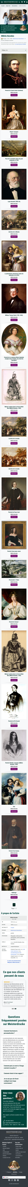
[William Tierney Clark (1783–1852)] (14, 298)
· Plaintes (4, 1155)
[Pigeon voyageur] (14, 114)
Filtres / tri (4, 50)
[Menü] (1, 2)
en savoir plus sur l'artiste (20, 44)
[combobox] (14, 1177)
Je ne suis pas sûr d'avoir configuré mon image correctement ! (11, 1081)
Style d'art (8, 6)
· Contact (4, 1146)
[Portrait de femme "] (14, 604)
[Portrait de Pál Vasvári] (14, 701)
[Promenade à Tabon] (14, 569)
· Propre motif (18, 1146)
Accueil (2, 6)
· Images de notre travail (20, 1152)
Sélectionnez (14, 95)
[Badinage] (14, 875)
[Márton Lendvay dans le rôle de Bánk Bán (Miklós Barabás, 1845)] (14, 386)
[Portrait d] (14, 535)
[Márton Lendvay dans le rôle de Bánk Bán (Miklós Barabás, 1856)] (14, 651)
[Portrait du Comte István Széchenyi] (14, 71)
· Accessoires (18, 1154)
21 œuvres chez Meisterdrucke (14, 960)
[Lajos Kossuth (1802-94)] (14, 184)
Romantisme (14, 6)
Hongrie (12, 927)
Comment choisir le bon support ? (13, 1073)
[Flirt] (14, 788)
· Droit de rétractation (6, 1154)
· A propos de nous (6, 1157)
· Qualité (17, 1150)
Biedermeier (15, 38)
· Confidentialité (5, 1152)
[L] (14, 220)
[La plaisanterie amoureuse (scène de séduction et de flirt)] (14, 256)
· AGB (3, 1150)
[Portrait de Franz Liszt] (14, 493)
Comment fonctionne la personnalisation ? (10, 1032)
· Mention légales (6, 1148)
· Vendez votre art (19, 1148)
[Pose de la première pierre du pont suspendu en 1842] (14, 148)
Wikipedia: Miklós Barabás (13, 962)
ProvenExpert (10, 1002)
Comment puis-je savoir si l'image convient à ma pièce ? (14, 1067)
